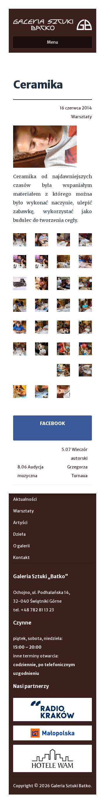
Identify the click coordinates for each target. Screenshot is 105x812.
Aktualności (25, 499)
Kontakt (21, 557)
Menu (52, 42)
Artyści (20, 522)
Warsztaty (81, 116)
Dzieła (19, 534)
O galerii (21, 546)
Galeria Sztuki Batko (52, 24)
